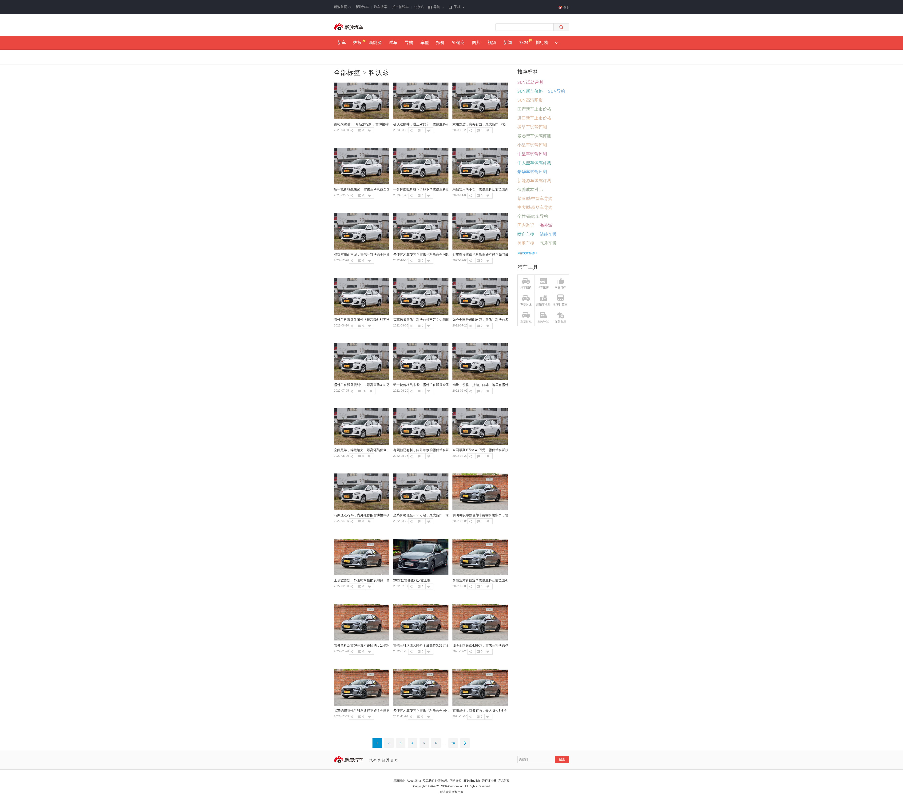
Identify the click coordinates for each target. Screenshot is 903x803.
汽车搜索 (380, 7)
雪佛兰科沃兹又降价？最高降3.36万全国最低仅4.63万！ (434, 645)
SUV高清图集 (530, 100)
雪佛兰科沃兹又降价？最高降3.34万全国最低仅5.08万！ (375, 320)
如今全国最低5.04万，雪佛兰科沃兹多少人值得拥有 (490, 320)
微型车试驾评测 (532, 127)
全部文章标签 (527, 253)
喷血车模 (525, 234)
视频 (492, 42)
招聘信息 (442, 780)
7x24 (523, 42)
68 (453, 743)
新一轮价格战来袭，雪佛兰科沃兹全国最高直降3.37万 (432, 385)
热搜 (357, 42)
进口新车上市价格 (534, 118)
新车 (341, 42)
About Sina (414, 780)
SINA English (471, 780)
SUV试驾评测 (530, 82)
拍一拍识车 (400, 7)
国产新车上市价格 (534, 109)
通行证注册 (489, 780)
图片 (476, 42)
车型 (424, 42)
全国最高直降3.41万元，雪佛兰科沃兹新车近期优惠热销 (493, 450)
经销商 (458, 42)
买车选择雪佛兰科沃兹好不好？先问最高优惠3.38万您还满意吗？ (441, 320)
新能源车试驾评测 (534, 180)
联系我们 (428, 780)
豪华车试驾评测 (532, 171)
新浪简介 (399, 780)
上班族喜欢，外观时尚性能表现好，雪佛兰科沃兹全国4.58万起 (380, 580)
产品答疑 (504, 780)
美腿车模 (525, 243)
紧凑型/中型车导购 (534, 198)
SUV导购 (556, 91)
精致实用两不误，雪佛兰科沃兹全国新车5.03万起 (370, 254)
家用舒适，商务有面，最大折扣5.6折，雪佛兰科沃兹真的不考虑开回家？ (505, 710)
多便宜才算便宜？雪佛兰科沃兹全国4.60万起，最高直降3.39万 (439, 710)
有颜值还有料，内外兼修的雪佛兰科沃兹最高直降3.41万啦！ (437, 450)
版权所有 (457, 792)
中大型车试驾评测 (534, 162)
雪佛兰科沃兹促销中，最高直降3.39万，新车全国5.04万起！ (378, 385)
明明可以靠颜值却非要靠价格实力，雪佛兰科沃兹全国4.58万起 (498, 515)
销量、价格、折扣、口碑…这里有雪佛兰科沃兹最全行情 (493, 385)
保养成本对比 (530, 189)
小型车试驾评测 (532, 145)
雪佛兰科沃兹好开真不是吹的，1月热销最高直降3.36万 (374, 645)
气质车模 (548, 243)
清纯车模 (548, 234)
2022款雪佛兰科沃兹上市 (411, 580)
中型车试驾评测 (532, 153)
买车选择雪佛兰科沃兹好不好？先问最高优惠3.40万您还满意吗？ (381, 710)
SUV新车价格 (530, 91)
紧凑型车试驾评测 (534, 136)
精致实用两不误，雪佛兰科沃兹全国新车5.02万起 (488, 189)
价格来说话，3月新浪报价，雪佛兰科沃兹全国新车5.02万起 (377, 124)
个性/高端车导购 (532, 216)
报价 (440, 42)
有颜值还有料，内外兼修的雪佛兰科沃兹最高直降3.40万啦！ (378, 515)
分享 (352, 130)
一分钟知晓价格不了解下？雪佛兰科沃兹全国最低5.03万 (434, 189)
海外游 (546, 225)
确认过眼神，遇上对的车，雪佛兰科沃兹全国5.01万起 (432, 124)
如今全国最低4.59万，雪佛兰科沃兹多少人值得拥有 (490, 645)
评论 (359, 130)
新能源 (375, 42)
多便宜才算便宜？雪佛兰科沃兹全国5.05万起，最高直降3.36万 (439, 254)
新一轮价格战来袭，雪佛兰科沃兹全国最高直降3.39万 (373, 189)
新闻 (507, 42)
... (444, 743)
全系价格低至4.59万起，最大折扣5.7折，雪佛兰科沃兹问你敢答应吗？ (445, 515)
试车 (393, 42)
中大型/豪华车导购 (534, 207)
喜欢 (369, 130)
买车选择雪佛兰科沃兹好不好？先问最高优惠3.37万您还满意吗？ (500, 254)
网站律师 (455, 780)
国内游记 (525, 225)
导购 (409, 42)
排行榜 (542, 42)
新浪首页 (343, 7)
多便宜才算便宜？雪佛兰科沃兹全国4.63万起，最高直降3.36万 (498, 580)
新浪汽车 (362, 7)
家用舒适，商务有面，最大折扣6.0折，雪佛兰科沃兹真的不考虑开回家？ (505, 124)
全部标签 (347, 72)
